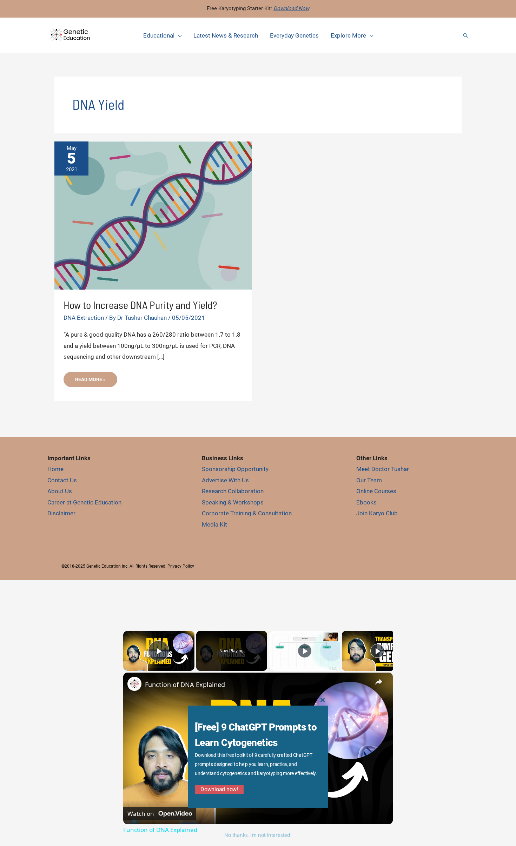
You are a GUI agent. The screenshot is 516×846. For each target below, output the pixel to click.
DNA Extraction (84, 317)
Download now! (219, 789)
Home (55, 468)
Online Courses (376, 491)
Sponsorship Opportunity (235, 468)
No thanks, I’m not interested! (257, 835)
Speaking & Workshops (233, 502)
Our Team (369, 480)
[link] (134, 684)
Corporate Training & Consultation (247, 513)
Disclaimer (61, 513)
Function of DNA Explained (185, 684)
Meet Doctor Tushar (382, 468)
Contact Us (62, 480)
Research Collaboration (233, 491)
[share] (378, 681)
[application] (177, 35)
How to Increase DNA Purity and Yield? (140, 304)
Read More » (90, 381)
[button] (465, 35)
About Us (59, 491)
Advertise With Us (225, 480)
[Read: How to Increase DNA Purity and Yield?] (153, 214)
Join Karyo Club (377, 513)
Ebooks (366, 502)
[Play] (305, 651)
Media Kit (214, 524)
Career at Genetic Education (84, 502)
